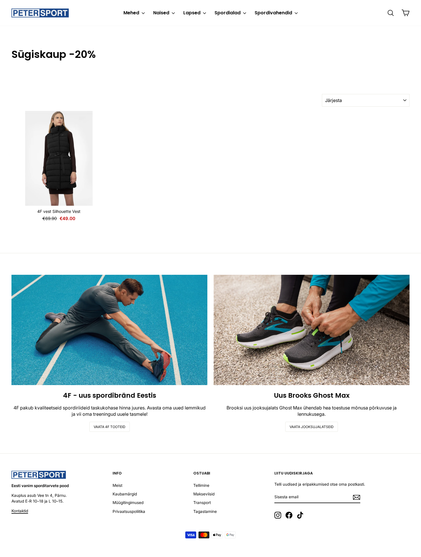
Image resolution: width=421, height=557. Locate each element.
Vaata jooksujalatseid (312, 427)
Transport (202, 502)
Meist (117, 485)
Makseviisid (204, 494)
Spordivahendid (274, 12)
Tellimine (201, 485)
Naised (161, 12)
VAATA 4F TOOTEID (109, 427)
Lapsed (192, 12)
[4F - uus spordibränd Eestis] (109, 330)
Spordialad (228, 12)
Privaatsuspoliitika (129, 511)
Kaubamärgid (125, 494)
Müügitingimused (128, 502)
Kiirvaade (59, 199)
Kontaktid (19, 511)
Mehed (131, 12)
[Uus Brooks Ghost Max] (312, 330)
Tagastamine (205, 511)
